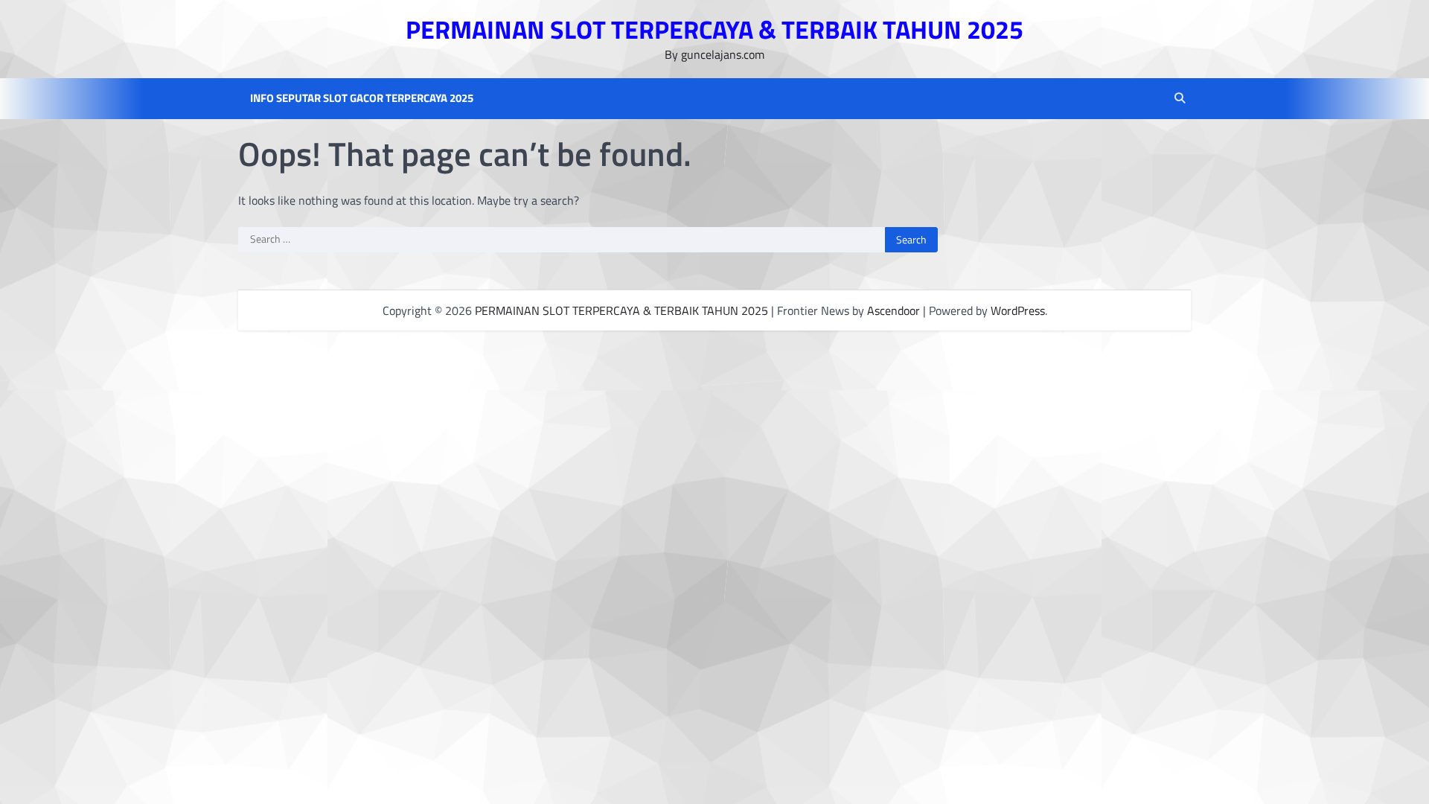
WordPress (1018, 310)
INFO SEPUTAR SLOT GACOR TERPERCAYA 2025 (361, 98)
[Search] (1180, 98)
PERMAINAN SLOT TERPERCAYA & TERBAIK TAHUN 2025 (714, 29)
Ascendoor (893, 310)
